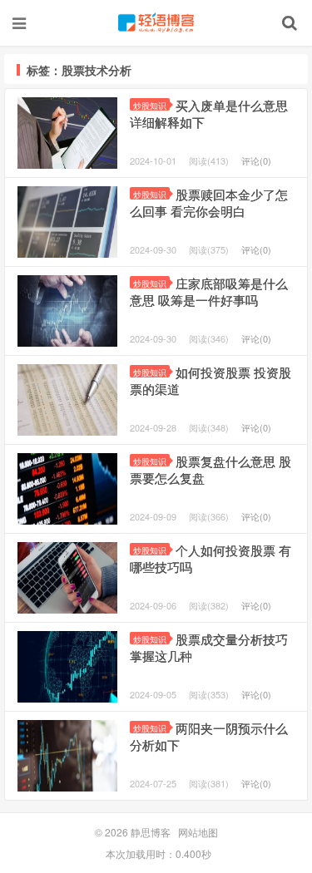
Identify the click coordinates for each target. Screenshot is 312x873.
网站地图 (198, 832)
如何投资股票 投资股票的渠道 (210, 380)
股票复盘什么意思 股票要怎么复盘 (210, 469)
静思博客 (156, 22)
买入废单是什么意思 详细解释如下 (209, 113)
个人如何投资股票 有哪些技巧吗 (210, 558)
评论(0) (256, 160)
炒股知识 (149, 105)
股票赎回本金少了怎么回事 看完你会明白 (209, 202)
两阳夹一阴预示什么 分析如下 (209, 736)
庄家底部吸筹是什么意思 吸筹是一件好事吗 (209, 291)
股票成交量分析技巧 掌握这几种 (209, 647)
